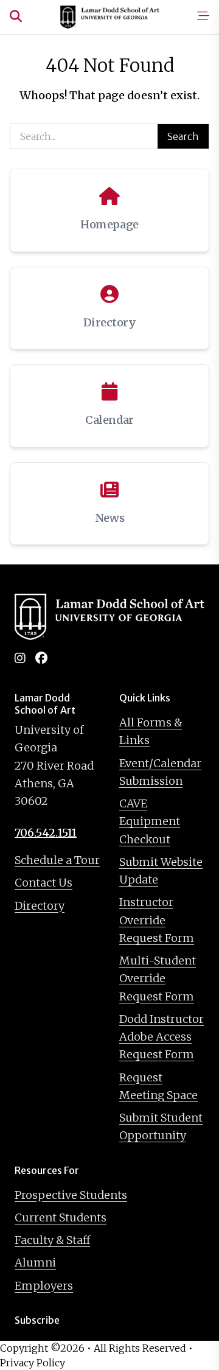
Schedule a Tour (57, 860)
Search (183, 136)
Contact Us (43, 883)
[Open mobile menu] (203, 17)
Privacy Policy (32, 1363)
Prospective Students (71, 1195)
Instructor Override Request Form (156, 920)
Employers (44, 1286)
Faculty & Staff (52, 1240)
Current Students (60, 1217)
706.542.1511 (46, 833)
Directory (39, 906)
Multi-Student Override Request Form (157, 978)
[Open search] (16, 17)
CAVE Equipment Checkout (149, 821)
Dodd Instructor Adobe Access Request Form (161, 1037)
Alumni (35, 1263)
